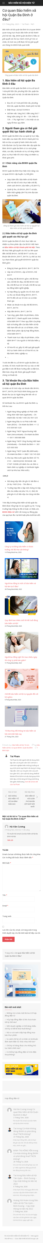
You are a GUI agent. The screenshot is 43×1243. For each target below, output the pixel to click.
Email (5, 905)
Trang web (6, 916)
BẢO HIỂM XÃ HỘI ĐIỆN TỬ (21, 3)
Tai (14, 1128)
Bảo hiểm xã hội (18, 745)
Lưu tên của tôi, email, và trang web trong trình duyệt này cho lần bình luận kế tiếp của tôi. (21, 931)
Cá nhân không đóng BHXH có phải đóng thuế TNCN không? (24, 1131)
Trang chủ (9, 953)
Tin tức (26, 745)
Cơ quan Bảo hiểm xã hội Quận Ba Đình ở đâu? (25, 1112)
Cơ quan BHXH (16, 748)
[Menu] (3, 3)
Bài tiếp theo (29, 799)
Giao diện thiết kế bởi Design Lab (26, 1238)
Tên (4, 895)
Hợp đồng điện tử (12, 1098)
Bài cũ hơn (13, 798)
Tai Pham (25, 24)
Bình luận (6, 863)
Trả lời (10, 840)
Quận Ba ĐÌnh (28, 748)
